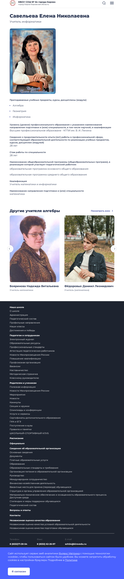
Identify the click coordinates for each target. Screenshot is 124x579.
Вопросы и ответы (20, 510)
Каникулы (15, 402)
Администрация (19, 315)
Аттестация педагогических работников (32, 350)
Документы (16, 456)
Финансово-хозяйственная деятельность (32, 483)
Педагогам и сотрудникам (25, 335)
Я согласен (19, 571)
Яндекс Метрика (69, 553)
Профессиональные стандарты (27, 347)
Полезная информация (23, 387)
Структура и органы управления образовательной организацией (46, 491)
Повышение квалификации (25, 358)
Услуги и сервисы (20, 414)
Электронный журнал (22, 339)
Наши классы (17, 326)
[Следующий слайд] (114, 248)
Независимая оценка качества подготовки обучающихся (41, 528)
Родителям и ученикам (23, 383)
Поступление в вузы (21, 425)
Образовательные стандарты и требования (34, 467)
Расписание (16, 438)
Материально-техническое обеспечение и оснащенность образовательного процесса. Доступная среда (58, 496)
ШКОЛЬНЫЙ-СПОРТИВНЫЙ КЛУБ (29, 433)
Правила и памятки (21, 429)
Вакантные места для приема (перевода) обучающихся (40, 487)
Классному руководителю (24, 378)
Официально (17, 443)
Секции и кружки (19, 406)
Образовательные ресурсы (25, 343)
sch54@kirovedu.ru (75, 544)
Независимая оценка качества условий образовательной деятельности (50, 524)
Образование (17, 464)
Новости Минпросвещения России (29, 354)
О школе (14, 311)
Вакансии (15, 366)
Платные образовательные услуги (29, 460)
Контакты (15, 515)
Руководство (17, 475)
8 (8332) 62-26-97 (46, 544)
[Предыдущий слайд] (9, 248)
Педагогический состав (23, 318)
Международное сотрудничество (28, 479)
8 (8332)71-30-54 (18, 544)
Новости (14, 398)
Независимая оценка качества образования (35, 520)
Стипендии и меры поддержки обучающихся (35, 501)
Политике (71, 560)
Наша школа (17, 307)
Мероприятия (17, 394)
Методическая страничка (24, 374)
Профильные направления (25, 322)
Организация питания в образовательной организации (41, 471)
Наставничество (19, 370)
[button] (104, 3)
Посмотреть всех (100, 211)
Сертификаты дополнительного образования (35, 417)
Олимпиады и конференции (26, 410)
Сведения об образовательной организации (35, 448)
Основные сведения (21, 452)
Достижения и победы (22, 330)
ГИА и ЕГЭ (15, 421)
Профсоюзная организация (25, 362)
